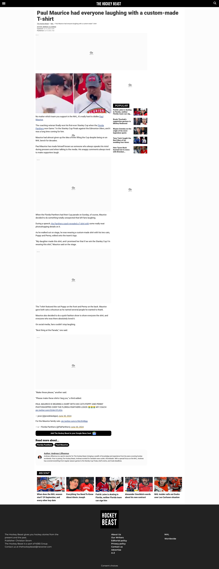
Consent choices (109, 565)
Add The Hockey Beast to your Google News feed (71, 433)
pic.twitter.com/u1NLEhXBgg (74, 421)
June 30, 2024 (65, 416)
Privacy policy (118, 543)
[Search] (215, 4)
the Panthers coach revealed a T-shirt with (70, 223)
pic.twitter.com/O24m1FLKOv (49, 410)
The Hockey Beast (43, 23)
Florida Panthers (44, 445)
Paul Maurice (62, 445)
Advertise (116, 550)
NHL (52, 23)
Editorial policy (119, 540)
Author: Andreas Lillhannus (46, 27)
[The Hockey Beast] (109, 3)
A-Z (113, 553)
